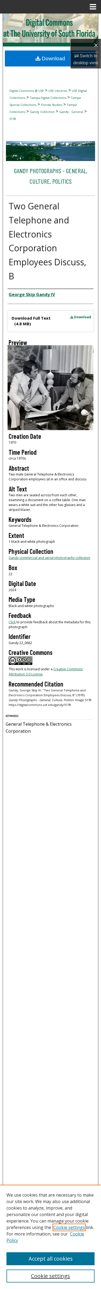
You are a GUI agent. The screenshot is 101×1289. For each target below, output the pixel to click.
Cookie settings (69, 1227)
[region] (50, 1237)
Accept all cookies (51, 1258)
